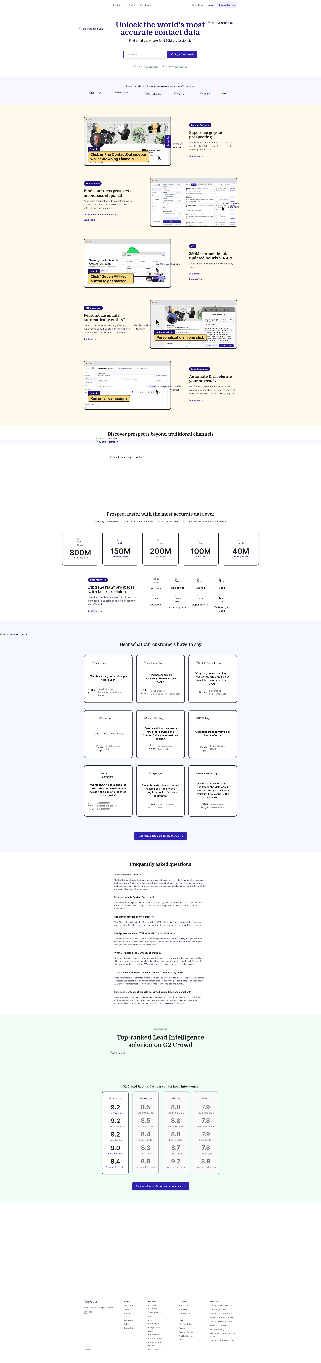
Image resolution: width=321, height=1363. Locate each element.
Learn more (194, 156)
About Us (183, 1305)
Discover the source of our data (100, 214)
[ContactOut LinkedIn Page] (85, 1329)
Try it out (88, 339)
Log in (211, 5)
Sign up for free (227, 5)
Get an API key (196, 279)
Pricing (132, 5)
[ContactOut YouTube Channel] (90, 1329)
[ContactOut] (96, 5)
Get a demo (197, 5)
